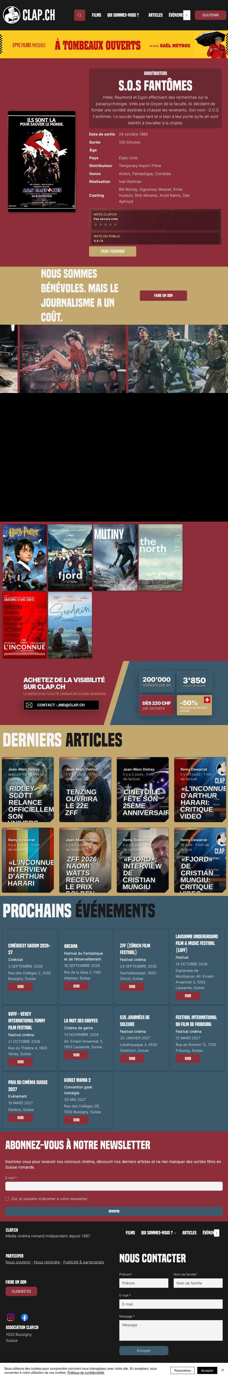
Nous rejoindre (47, 1262)
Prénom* (125, 1274)
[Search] (79, 15)
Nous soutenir (18, 1262)
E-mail (11, 1178)
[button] (20, 987)
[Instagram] (10, 1317)
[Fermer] (222, 1370)
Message (127, 1316)
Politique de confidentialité (85, 1372)
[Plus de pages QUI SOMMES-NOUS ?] (141, 15)
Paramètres (182, 1370)
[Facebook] (24, 1317)
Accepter (207, 1370)
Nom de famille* (185, 1274)
